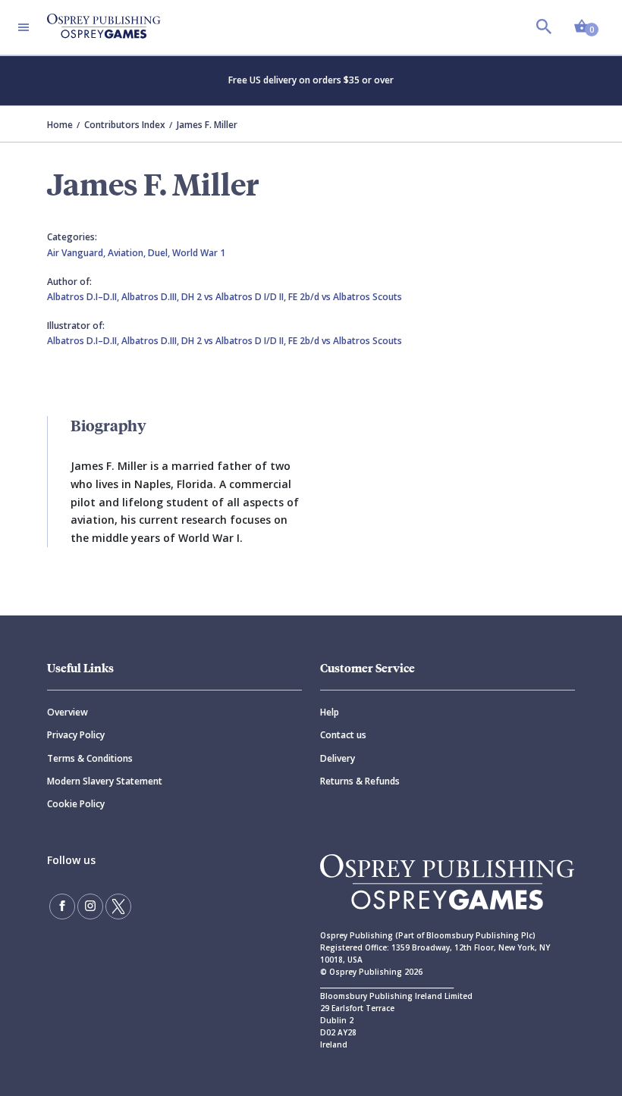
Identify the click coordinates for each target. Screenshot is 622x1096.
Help (329, 712)
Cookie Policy (76, 803)
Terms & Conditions (90, 758)
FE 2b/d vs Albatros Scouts (345, 296)
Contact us (343, 734)
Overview (67, 712)
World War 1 (198, 252)
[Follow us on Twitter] (118, 906)
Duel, (160, 252)
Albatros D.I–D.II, (84, 296)
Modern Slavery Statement (104, 781)
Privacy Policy (76, 734)
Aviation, (128, 252)
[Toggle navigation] (23, 27)
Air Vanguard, (77, 252)
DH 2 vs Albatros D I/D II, (234, 296)
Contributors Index (124, 124)
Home (60, 124)
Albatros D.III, (151, 296)
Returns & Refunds (360, 781)
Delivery (337, 758)
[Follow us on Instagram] (90, 906)
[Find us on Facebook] (62, 906)
